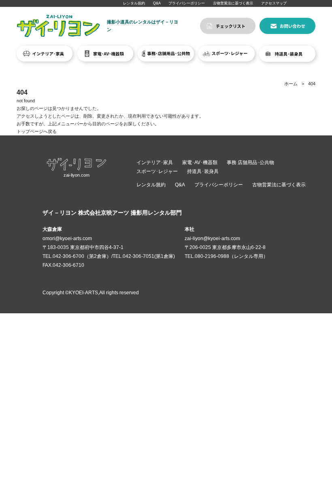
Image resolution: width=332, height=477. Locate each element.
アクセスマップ (274, 3)
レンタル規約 (134, 3)
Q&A (157, 3)
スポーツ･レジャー (157, 171)
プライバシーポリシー (186, 3)
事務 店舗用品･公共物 (250, 162)
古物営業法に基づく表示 (233, 3)
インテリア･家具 (154, 162)
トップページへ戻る (37, 131)
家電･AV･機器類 (199, 162)
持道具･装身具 (203, 171)
